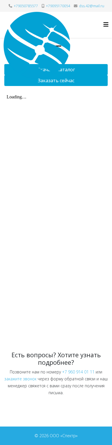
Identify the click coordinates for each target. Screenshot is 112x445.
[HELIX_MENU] (106, 24)
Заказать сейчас (56, 80)
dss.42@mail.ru (91, 5)
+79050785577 (26, 5)
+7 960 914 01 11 (78, 372)
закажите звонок (20, 379)
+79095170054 (58, 5)
